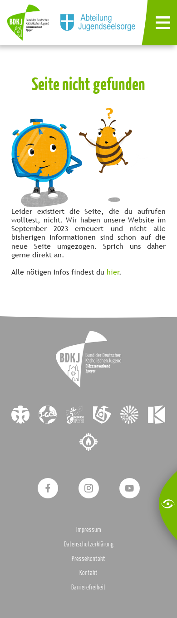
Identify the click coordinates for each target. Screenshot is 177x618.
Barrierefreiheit (88, 587)
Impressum (88, 529)
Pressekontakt (88, 558)
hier (113, 272)
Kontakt (88, 572)
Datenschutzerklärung (88, 544)
